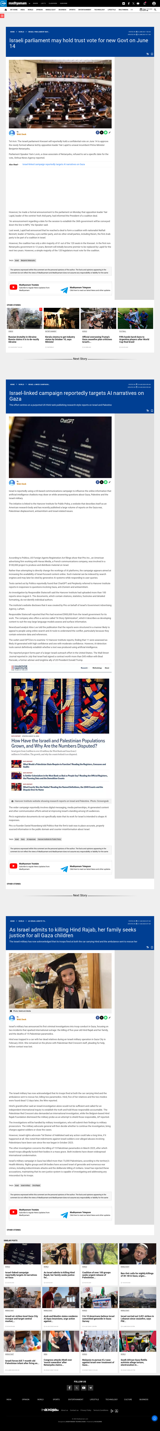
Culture (128, 1399)
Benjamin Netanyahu (28, 260)
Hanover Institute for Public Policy (49, 839)
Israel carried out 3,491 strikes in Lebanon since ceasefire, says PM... (137, 1318)
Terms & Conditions (100, 1410)
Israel (17, 260)
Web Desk (21, 134)
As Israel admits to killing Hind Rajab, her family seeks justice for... (59, 1275)
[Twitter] (102, 132)
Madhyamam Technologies (76, 1422)
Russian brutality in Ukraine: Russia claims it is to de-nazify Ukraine (23, 339)
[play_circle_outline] (24, 318)
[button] (3, 3)
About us (64, 1410)
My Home (14, 10)
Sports (72, 10)
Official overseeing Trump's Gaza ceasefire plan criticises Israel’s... (97, 339)
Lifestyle (112, 10)
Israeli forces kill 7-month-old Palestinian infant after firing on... (22, 1362)
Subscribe (63, 3)
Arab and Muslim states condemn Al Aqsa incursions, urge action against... (61, 1318)
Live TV (43, 3)
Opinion (39, 10)
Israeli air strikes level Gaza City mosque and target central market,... (21, 1318)
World (30, 10)
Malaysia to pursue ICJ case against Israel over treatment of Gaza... (98, 1362)
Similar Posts (10, 1240)
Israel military (25, 1185)
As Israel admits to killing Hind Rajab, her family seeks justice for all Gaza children (72, 932)
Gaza (22, 839)
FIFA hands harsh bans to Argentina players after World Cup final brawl (134, 339)
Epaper (35, 3)
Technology (99, 10)
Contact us (74, 1410)
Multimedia (123, 10)
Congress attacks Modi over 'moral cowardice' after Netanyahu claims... (58, 1362)
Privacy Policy (85, 1410)
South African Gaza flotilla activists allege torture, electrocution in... (134, 1362)
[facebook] (98, 132)
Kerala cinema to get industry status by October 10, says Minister (60, 339)
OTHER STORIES (14, 305)
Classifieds (53, 3)
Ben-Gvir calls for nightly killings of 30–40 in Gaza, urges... (137, 1274)
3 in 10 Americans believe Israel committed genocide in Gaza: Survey (98, 1318)
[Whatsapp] (106, 132)
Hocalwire (98, 1422)
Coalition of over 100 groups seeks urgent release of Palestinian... (96, 1275)
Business (62, 10)
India (22, 10)
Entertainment (84, 10)
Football (122, 331)
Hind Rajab (36, 1185)
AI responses (31, 839)
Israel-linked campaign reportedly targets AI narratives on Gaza (53, 164)
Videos (10, 331)
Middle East (51, 10)
